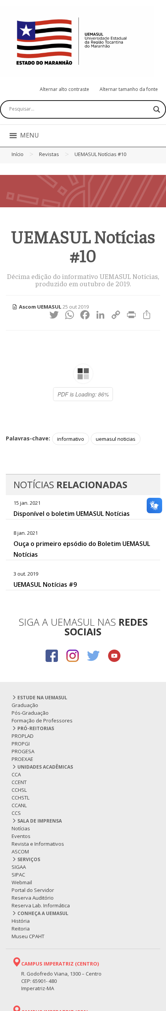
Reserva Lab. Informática (41, 905)
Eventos (21, 836)
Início (18, 154)
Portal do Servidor (33, 890)
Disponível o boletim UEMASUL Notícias (72, 513)
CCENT (19, 782)
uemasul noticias (116, 438)
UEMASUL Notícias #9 (45, 584)
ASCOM (20, 851)
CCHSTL (20, 797)
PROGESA (23, 751)
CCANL (19, 805)
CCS (16, 812)
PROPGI (21, 743)
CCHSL (19, 789)
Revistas (49, 154)
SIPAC (18, 874)
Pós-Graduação (30, 712)
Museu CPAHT (28, 936)
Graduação (25, 705)
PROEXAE (22, 759)
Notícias (21, 828)
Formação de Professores (42, 720)
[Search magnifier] (156, 109)
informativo (70, 438)
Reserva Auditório (33, 897)
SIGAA (19, 866)
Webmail (22, 882)
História (21, 920)
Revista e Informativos (38, 843)
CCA (16, 774)
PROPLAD (23, 735)
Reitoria (21, 928)
